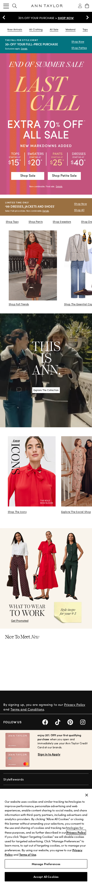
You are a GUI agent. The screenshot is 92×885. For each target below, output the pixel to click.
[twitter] (61, 721)
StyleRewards (13, 779)
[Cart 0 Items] (87, 6)
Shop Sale (27, 175)
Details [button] (59, 186)
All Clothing (36, 29)
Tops (85, 29)
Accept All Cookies (46, 876)
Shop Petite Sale (64, 175)
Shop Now (77, 41)
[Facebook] (48, 721)
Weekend (70, 29)
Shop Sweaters (62, 221)
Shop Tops (12, 221)
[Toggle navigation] (6, 6)
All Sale (54, 29)
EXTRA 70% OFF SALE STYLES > (46, 18)
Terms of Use (27, 854)
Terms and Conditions (27, 709)
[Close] (87, 795)
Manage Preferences (46, 864)
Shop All (79, 210)
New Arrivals (14, 29)
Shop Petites (79, 47)
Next (86, 17)
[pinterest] (73, 721)
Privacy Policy (74, 704)
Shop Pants (36, 221)
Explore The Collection (46, 390)
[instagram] (84, 721)
